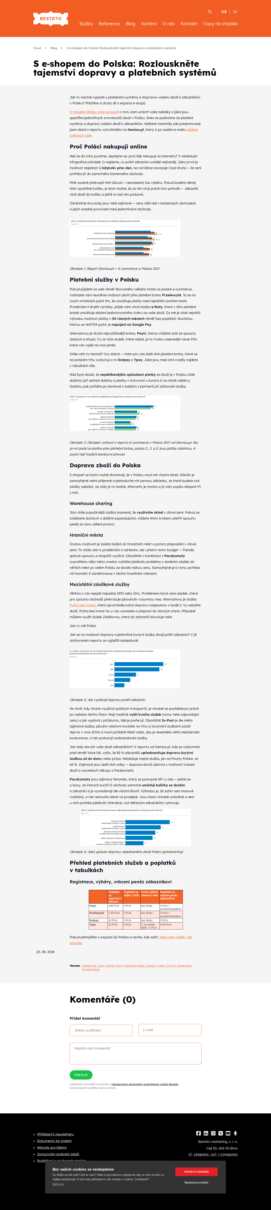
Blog (130, 23)
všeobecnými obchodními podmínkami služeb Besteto (144, 1084)
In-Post (171, 965)
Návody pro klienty (52, 1147)
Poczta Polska (91, 969)
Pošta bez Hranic (83, 605)
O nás (168, 23)
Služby (86, 23)
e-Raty (161, 965)
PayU (119, 965)
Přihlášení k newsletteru (55, 1134)
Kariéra (149, 23)
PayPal (109, 965)
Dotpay (150, 965)
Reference (109, 23)
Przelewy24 (89, 965)
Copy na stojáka (220, 23)
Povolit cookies (196, 1171)
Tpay (101, 965)
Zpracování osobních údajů (58, 1154)
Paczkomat (184, 965)
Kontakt (189, 23)
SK (235, 11)
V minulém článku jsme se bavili (94, 112)
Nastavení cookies (196, 1182)
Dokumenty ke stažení (54, 1141)
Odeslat (81, 1075)
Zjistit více (58, 1184)
